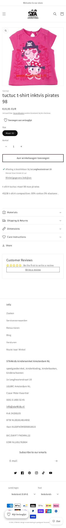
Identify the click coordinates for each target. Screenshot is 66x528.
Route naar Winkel (15, 349)
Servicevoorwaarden (16, 320)
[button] (4, 14)
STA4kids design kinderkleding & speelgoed (28, 522)
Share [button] (9, 245)
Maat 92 (10, 133)
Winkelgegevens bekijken (19, 177)
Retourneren (13, 327)
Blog (8, 335)
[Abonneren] (56, 461)
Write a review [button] (33, 269)
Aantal (5, 140)
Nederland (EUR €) (20, 494)
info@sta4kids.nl (15, 406)
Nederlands (46, 494)
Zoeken (10, 313)
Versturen (11, 342)
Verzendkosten (18, 113)
